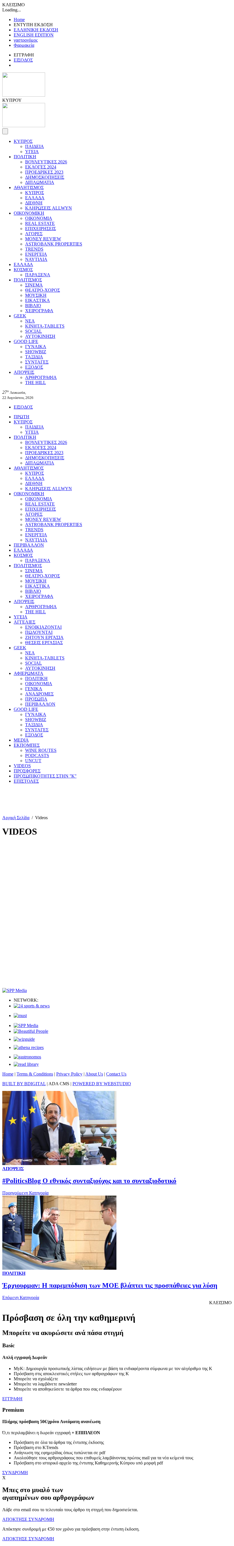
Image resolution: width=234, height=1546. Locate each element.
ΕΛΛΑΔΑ (35, 197)
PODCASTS (37, 755)
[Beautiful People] (31, 1031)
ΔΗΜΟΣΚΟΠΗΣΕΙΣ (44, 177)
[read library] (26, 1064)
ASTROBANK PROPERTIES (53, 244)
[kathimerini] (26, 1025)
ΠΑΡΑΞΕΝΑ (37, 274)
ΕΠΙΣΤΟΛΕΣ (26, 781)
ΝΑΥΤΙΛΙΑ (36, 259)
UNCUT (33, 760)
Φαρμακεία (24, 45)
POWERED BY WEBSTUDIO (101, 1083)
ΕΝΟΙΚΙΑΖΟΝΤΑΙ (43, 627)
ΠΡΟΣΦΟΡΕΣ (27, 770)
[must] (20, 1015)
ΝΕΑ (30, 320)
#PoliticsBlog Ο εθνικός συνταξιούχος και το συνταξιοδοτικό (89, 1180)
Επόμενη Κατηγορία (20, 1297)
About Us (94, 1074)
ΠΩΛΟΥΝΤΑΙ (39, 632)
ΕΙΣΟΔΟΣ (23, 60)
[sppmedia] (14, 990)
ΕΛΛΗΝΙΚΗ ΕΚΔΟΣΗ (36, 29)
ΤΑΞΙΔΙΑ (34, 356)
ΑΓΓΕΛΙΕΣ (24, 622)
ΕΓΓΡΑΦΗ (12, 1398)
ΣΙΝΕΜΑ (34, 285)
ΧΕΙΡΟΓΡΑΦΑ (39, 310)
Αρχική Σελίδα (15, 817)
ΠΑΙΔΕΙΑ (34, 146)
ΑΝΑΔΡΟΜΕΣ (39, 693)
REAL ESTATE (40, 223)
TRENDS (34, 249)
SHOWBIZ (35, 351)
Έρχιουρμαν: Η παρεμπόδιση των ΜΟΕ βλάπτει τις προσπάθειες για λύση (109, 1285)
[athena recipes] (29, 1047)
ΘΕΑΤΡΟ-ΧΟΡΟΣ (42, 290)
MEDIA (21, 740)
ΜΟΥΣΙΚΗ (36, 295)
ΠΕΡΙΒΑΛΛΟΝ (29, 545)
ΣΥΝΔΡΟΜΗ (15, 1472)
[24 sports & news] (32, 1005)
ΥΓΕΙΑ (32, 151)
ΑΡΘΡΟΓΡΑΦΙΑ (41, 377)
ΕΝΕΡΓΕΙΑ (36, 254)
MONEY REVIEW (43, 238)
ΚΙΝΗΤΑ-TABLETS (44, 326)
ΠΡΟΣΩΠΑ (36, 699)
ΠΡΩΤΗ (21, 416)
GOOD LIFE (26, 341)
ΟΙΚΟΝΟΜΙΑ (38, 218)
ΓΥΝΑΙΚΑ (35, 346)
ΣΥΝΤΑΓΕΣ (37, 362)
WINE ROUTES (41, 750)
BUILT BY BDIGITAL (24, 1083)
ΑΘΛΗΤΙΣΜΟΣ (29, 187)
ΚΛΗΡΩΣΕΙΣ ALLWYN (48, 208)
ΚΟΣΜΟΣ (23, 269)
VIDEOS (22, 765)
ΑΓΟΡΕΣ (34, 233)
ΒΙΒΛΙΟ (33, 305)
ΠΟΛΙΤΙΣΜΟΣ (28, 279)
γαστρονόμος (26, 40)
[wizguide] (24, 1039)
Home (19, 19)
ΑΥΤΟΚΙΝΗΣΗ (40, 336)
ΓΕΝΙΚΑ (33, 688)
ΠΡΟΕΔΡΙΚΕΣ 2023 (44, 172)
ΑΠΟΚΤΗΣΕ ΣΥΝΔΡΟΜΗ (28, 1519)
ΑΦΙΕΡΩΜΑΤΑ (28, 673)
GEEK (20, 315)
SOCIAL (33, 331)
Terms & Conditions (35, 1074)
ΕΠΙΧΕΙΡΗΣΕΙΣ (40, 228)
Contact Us (116, 1074)
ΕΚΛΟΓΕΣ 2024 (40, 167)
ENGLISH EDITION (34, 35)
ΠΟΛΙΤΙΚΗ (25, 156)
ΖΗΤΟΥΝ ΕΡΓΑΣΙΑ (44, 637)
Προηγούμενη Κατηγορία (25, 1192)
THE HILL (35, 382)
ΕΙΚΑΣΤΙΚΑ (37, 300)
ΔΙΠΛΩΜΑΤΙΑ (39, 182)
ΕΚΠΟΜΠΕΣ (27, 745)
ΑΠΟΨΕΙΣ (24, 372)
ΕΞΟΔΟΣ (34, 367)
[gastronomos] (27, 1056)
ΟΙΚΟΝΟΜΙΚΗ (29, 213)
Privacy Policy (69, 1074)
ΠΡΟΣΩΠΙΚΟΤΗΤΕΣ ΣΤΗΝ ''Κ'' (45, 776)
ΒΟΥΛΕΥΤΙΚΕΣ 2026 (46, 161)
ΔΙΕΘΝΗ (34, 202)
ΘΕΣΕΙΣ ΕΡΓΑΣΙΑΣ (44, 642)
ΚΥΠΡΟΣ (23, 141)
